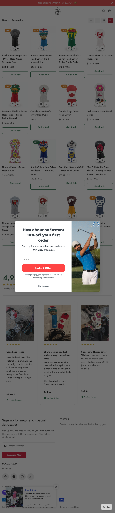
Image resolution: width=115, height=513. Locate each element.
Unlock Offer (43, 268)
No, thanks (43, 286)
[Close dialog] (96, 224)
